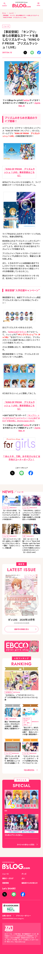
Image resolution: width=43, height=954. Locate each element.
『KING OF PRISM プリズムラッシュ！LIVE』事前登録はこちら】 (19, 172)
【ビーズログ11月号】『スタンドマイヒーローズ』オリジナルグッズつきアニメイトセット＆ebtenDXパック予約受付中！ (11, 514)
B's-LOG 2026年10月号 (21, 619)
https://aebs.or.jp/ (20, 942)
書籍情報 (5, 883)
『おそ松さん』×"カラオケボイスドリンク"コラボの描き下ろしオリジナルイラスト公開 (21, 697)
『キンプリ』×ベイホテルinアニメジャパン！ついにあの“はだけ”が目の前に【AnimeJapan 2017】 (21, 418)
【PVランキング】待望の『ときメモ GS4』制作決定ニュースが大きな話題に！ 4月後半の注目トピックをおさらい (13, 759)
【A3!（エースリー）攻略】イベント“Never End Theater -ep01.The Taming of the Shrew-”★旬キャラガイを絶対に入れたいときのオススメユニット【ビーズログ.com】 (31, 545)
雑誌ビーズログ (7, 878)
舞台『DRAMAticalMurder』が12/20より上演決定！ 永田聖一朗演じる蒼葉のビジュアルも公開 (13, 725)
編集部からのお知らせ (30, 883)
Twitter (26, 100)
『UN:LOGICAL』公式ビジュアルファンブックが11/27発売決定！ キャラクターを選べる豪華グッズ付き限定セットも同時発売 (31, 514)
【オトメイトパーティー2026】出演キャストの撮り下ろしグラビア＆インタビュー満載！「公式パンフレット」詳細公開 (11, 543)
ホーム (4, 13)
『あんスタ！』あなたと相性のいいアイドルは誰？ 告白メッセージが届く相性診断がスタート (30, 730)
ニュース (11, 13)
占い (23, 878)
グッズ (24, 874)
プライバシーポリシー (23, 915)
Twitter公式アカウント (17, 331)
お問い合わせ (6, 915)
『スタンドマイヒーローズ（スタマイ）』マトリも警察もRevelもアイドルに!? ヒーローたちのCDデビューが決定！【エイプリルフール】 (30, 759)
